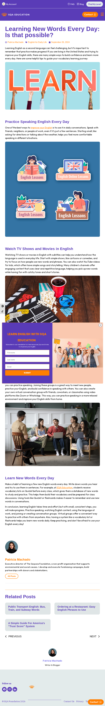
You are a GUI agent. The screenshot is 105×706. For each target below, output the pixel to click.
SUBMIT (27, 372)
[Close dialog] (100, 325)
